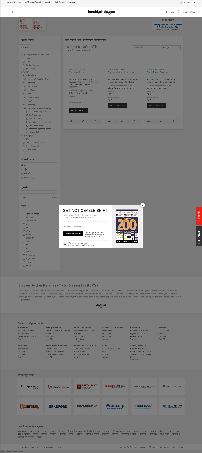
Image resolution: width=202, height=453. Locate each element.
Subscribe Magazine (127, 242)
